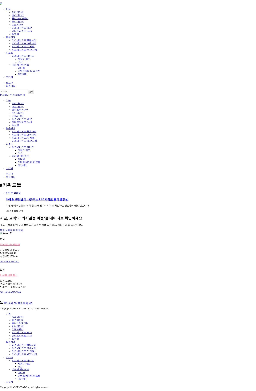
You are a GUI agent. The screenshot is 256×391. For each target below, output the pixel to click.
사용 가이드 (24, 59)
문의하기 (4, 95)
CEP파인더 (17, 24)
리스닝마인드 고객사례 (24, 43)
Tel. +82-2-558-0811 (9, 261)
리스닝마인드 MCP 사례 (24, 49)
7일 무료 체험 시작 (23, 303)
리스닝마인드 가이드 (23, 56)
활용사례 (10, 37)
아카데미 (22, 74)
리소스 (9, 52)
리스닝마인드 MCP (22, 28)
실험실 (15, 34)
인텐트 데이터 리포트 (29, 71)
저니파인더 (18, 21)
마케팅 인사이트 (20, 64)
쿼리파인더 (18, 12)
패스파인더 (18, 15)
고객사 (9, 77)
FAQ (20, 62)
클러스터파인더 (20, 18)
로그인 (9, 82)
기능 (8, 9)
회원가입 (10, 86)
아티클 (21, 68)
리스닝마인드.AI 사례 (23, 46)
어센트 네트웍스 (8, 275)
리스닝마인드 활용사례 (24, 40)
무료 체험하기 (17, 95)
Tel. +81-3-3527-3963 (10, 292)
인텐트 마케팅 (13, 193)
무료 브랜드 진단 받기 (11, 230)
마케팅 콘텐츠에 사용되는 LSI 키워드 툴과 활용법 (37, 199)
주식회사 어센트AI (10, 244)
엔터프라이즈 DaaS (22, 31)
